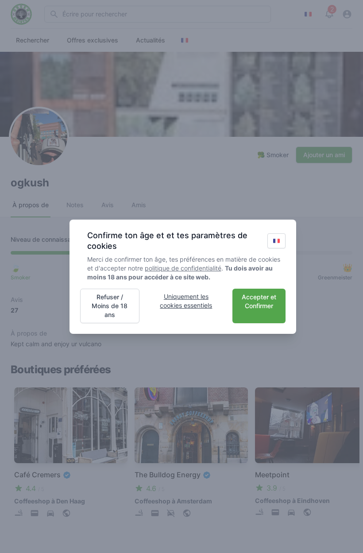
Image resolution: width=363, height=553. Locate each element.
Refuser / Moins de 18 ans (109, 305)
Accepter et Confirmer (259, 301)
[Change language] (276, 240)
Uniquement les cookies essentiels (186, 301)
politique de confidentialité (183, 268)
